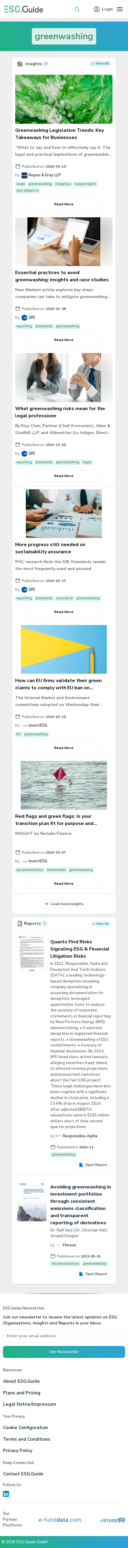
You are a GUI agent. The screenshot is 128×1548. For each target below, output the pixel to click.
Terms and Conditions (26, 1439)
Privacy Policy (17, 1451)
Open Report (96, 1164)
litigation (63, 184)
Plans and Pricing (21, 1393)
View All (102, 63)
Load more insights (67, 903)
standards (43, 326)
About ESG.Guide (21, 1381)
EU (18, 734)
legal (20, 184)
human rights (85, 184)
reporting (24, 326)
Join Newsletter (64, 1352)
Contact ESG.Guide (23, 1474)
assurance (64, 598)
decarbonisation (29, 870)
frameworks (56, 870)
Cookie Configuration (25, 1428)
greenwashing (64, 36)
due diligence (27, 190)
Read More (64, 204)
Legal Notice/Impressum (29, 1404)
